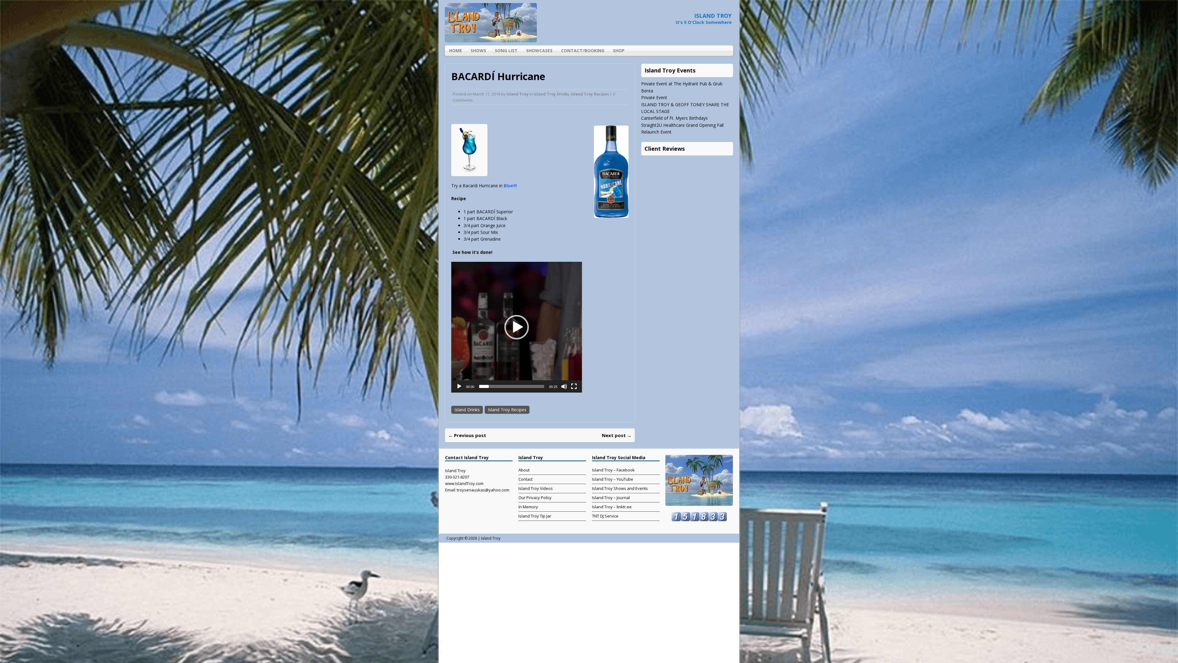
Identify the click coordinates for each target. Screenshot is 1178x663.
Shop (619, 50)
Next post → (617, 435)
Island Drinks (467, 410)
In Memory (528, 507)
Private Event (654, 97)
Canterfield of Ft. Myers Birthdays (674, 118)
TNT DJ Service (605, 516)
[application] (516, 327)
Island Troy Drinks (551, 94)
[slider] (511, 386)
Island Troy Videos (535, 488)
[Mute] (564, 386)
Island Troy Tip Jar (534, 516)
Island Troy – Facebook (613, 470)
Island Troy (517, 94)
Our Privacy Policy (535, 497)
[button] (516, 327)
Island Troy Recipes (590, 94)
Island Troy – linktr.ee (612, 507)
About (523, 470)
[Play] (459, 386)
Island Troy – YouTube (612, 479)
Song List (506, 50)
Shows (478, 50)
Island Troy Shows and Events (620, 488)
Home (455, 50)
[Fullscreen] (574, 386)
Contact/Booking (582, 50)
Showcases (539, 50)
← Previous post (467, 435)
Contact (525, 479)
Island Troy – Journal (611, 497)
